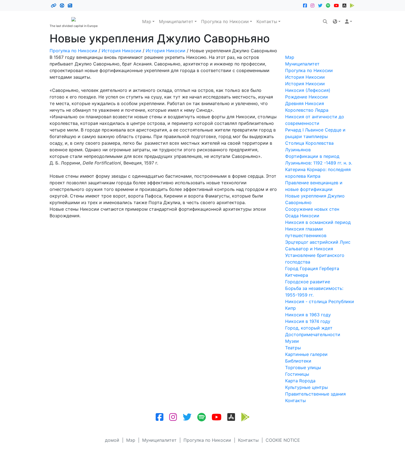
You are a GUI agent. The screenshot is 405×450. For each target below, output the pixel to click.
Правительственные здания (315, 394)
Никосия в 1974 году (307, 321)
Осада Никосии (302, 215)
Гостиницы (297, 374)
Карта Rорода (300, 380)
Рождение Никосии (306, 97)
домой (112, 440)
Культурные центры (306, 387)
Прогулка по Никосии (225, 21)
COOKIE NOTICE (283, 440)
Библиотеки (298, 361)
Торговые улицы (303, 367)
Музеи (292, 341)
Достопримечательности (312, 334)
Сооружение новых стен (312, 209)
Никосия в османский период (318, 222)
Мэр (146, 21)
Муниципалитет (176, 21)
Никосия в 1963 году (308, 314)
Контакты (266, 21)
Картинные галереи (306, 354)
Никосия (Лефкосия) (307, 90)
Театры (293, 347)
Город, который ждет (309, 328)
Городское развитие (307, 281)
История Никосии (121, 50)
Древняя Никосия (304, 103)
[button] (337, 21)
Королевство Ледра (306, 110)
